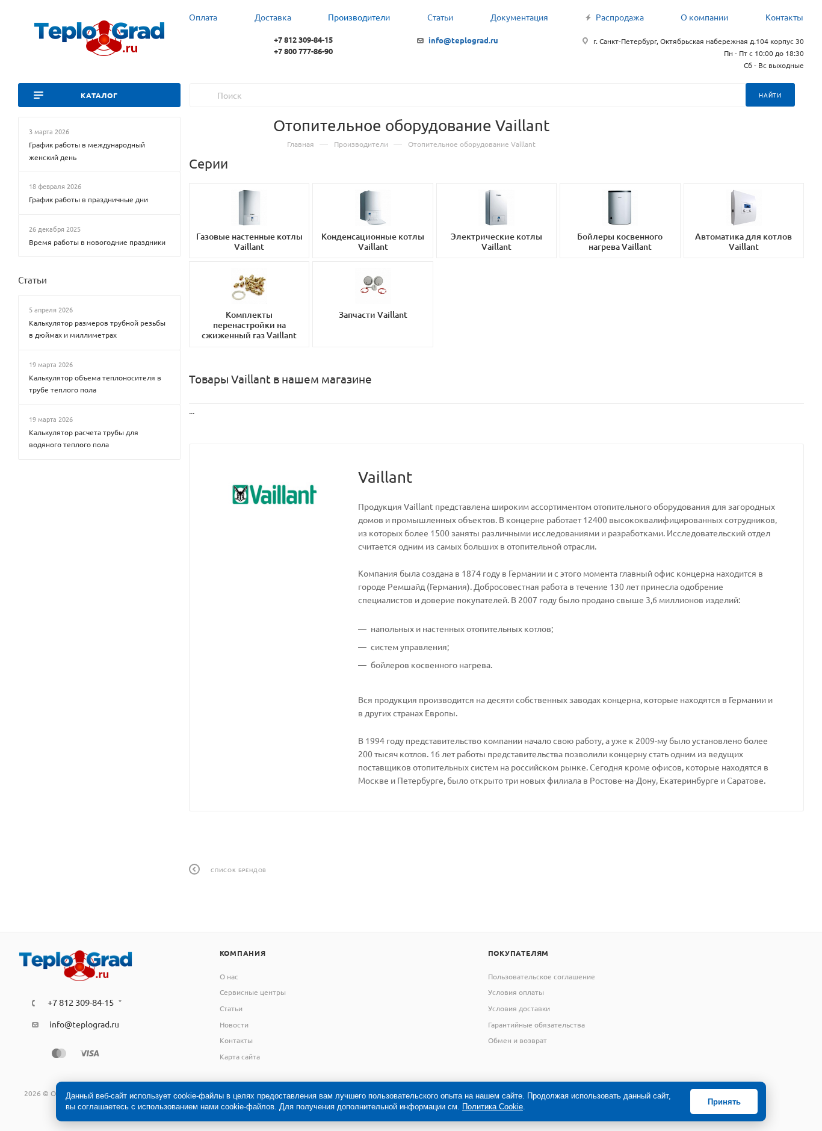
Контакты (236, 1040)
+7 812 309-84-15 (303, 39)
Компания (243, 953)
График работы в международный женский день (87, 151)
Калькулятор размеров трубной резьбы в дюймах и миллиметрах (97, 328)
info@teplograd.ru (463, 40)
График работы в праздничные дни (88, 199)
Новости (234, 1024)
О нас (229, 976)
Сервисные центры (253, 992)
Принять (724, 1101)
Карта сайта (240, 1056)
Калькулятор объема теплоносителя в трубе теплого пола (95, 383)
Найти (770, 94)
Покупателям (518, 953)
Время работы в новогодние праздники (97, 241)
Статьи (32, 279)
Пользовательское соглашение (541, 976)
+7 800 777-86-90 (303, 51)
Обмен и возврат (517, 1040)
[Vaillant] (274, 494)
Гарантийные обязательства (536, 1024)
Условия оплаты (516, 992)
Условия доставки (519, 1008)
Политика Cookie (492, 1106)
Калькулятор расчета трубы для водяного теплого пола (83, 438)
